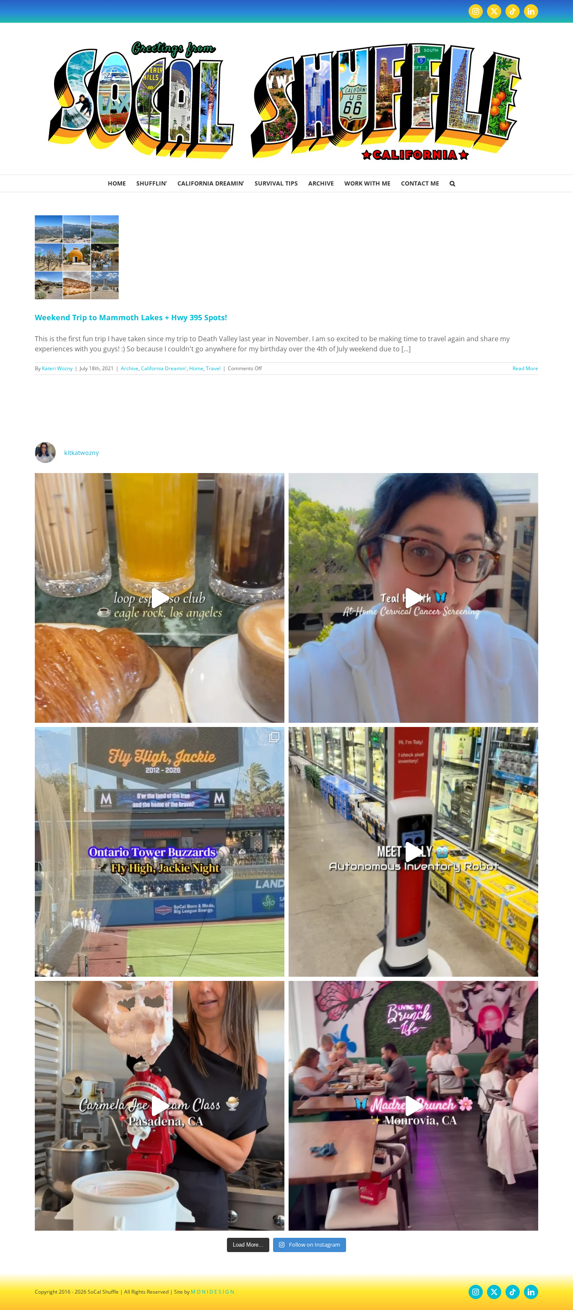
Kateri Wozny (57, 368)
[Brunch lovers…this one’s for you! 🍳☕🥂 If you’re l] (413, 1106)
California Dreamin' (164, 368)
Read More (525, 368)
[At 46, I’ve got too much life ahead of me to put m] (413, 598)
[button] (452, 183)
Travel (213, 368)
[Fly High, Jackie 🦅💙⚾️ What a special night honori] (159, 852)
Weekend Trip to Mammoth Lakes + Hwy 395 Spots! (131, 317)
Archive (129, 368)
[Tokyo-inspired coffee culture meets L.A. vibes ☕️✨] (159, 598)
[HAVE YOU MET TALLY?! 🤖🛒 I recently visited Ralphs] (413, 852)
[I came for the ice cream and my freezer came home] (159, 1106)
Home (196, 368)
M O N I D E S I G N (212, 1291)
